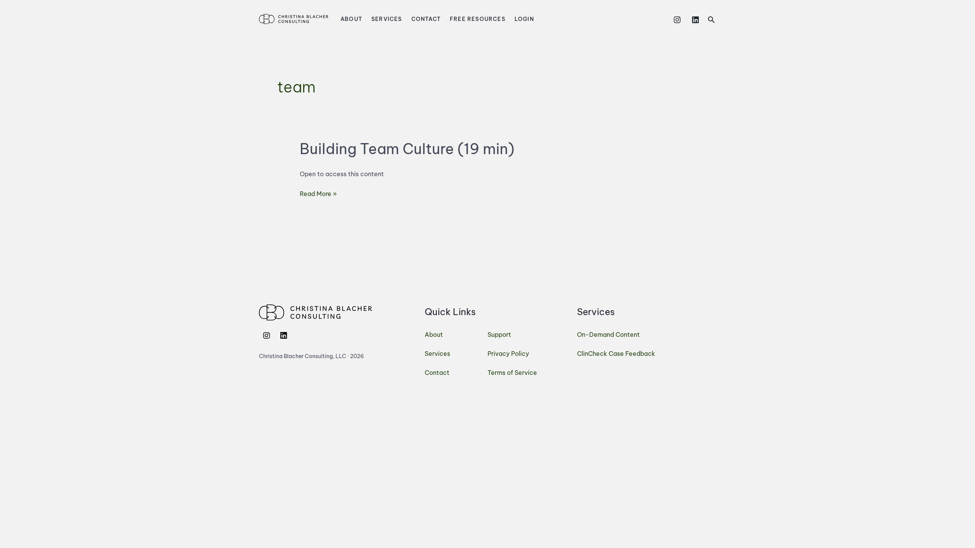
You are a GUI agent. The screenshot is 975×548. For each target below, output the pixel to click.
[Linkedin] (695, 20)
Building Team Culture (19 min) (407, 149)
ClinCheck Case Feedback (616, 353)
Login (524, 19)
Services (386, 19)
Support (499, 334)
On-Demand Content (608, 334)
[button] (711, 19)
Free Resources (477, 19)
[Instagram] (677, 20)
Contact (426, 19)
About (351, 19)
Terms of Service (512, 372)
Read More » (318, 193)
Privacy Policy (508, 353)
